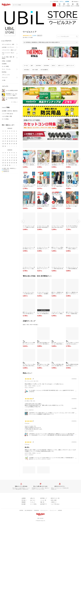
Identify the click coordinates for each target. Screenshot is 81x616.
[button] (75, 2)
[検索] (54, 4)
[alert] (50, 42)
